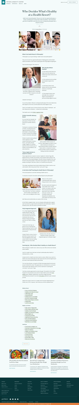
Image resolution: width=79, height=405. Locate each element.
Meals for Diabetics (29, 329)
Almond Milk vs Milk (29, 337)
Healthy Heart (43, 385)
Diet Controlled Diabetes (30, 318)
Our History (55, 393)
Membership (69, 383)
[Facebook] (10, 399)
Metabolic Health (43, 391)
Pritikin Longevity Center (38, 112)
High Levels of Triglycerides (31, 307)
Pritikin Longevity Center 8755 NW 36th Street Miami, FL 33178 (5, 392)
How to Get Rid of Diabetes (31, 290)
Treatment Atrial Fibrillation (31, 320)
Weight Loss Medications (44, 393)
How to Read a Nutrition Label (31, 309)
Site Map (36, 401)
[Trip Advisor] (12, 399)
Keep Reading (12, 368)
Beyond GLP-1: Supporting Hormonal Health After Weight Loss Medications (38, 362)
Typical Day (29, 388)
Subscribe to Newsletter (18, 383)
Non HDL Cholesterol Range (31, 298)
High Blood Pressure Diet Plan (31, 317)
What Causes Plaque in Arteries (31, 299)
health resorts (25, 343)
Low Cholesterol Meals (30, 332)
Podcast (16, 388)
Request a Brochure (5, 386)
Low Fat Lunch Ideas (29, 303)
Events (55, 391)
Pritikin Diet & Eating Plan (57, 385)
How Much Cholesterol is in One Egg (33, 328)
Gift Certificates (30, 386)
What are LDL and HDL (30, 339)
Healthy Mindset (56, 388)
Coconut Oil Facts (29, 334)
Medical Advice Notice (23, 401)
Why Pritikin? (56, 383)
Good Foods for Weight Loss (31, 326)
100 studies (41, 276)
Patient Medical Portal (70, 385)
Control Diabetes (43, 388)
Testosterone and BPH (30, 315)
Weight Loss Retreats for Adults (32, 312)
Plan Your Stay (30, 383)
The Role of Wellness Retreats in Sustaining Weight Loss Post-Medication (59, 362)
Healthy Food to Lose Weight (31, 296)
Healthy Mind (28, 301)
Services (29, 385)
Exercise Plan (56, 386)
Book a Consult (4, 385)
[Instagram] (15, 399)
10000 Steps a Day (29, 293)
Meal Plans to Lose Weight (30, 321)
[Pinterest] (17, 399)
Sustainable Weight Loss (44, 383)
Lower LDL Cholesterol (44, 386)
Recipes (16, 386)
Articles (16, 385)
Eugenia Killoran (39, 29)
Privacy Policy (69, 386)
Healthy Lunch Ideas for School (31, 292)
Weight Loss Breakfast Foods (31, 331)
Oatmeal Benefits (29, 295)
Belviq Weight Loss (29, 314)
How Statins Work (29, 336)
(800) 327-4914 (64, 2)
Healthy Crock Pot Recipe (30, 310)
